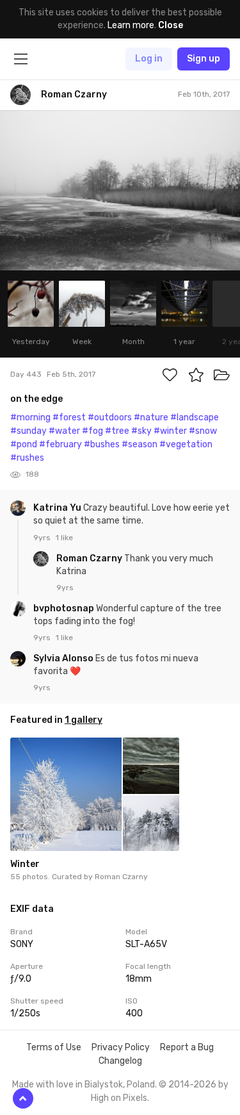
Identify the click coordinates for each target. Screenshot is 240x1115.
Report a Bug (187, 1047)
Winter (25, 864)
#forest (69, 417)
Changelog (120, 1060)
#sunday (28, 430)
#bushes (102, 444)
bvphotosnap (64, 608)
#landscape (194, 417)
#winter (170, 430)
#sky (141, 430)
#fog (92, 430)
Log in (149, 58)
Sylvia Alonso (64, 658)
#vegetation (185, 444)
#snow (203, 430)
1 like (64, 537)
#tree (117, 430)
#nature (151, 417)
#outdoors (110, 417)
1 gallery (83, 719)
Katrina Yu (58, 507)
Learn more (131, 25)
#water (64, 430)
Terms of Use (53, 1047)
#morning (30, 417)
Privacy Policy (121, 1047)
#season (139, 444)
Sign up (203, 58)
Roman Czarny (90, 558)
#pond (23, 444)
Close (170, 25)
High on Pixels (119, 1098)
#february (60, 444)
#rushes (27, 457)
